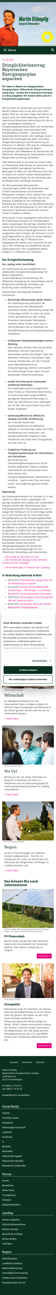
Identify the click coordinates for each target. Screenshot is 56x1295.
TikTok (6, 1113)
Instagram (7, 1122)
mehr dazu (12, 718)
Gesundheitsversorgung (15, 1272)
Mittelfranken (9, 1258)
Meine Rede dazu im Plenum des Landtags (27, 567)
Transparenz (9, 1195)
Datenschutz (27, 1062)
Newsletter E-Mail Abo (14, 1165)
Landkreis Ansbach (12, 1263)
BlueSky (6, 1146)
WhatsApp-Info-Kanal (13, 1127)
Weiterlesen (43, 956)
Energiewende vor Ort (13, 1282)
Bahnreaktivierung (12, 1268)
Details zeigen (39, 660)
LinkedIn (7, 1132)
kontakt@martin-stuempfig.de (16, 1095)
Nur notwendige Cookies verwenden (28, 679)
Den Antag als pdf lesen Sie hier (22, 556)
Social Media (10, 1106)
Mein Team (8, 1190)
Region (7, 1252)
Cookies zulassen (28, 670)
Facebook (7, 1137)
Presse (5, 1180)
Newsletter (8, 1185)
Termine (6, 1199)
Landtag (7, 1213)
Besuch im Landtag (12, 1234)
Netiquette (40, 1062)
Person (6, 1174)
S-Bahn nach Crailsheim (14, 1277)
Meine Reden (9, 1238)
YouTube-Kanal (10, 1117)
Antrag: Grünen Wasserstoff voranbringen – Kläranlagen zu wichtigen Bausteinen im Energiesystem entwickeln (29, 590)
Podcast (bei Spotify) (12, 1160)
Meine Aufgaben (11, 1219)
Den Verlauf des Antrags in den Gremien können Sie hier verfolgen (24, 561)
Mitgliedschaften (11, 1204)
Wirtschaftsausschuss (13, 1224)
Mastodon (7, 1151)
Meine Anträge (10, 1229)
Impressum (14, 1062)
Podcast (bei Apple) (12, 1156)
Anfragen (7, 1243)
